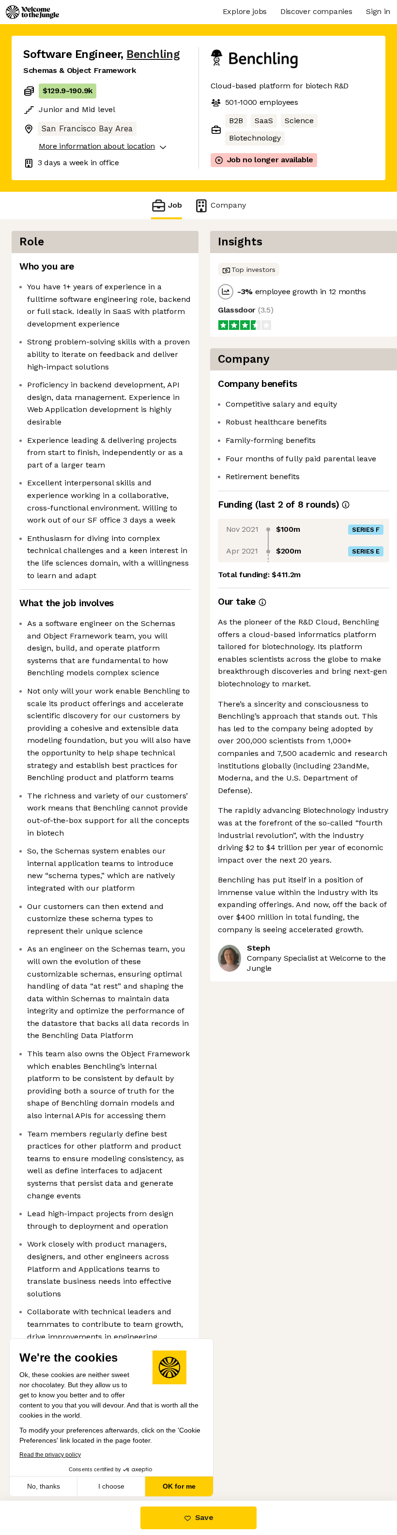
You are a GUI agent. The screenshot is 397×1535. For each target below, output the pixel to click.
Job (175, 205)
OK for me (179, 1486)
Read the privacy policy (50, 1454)
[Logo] (32, 12)
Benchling (153, 54)
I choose (111, 1486)
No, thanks (43, 1486)
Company (228, 205)
